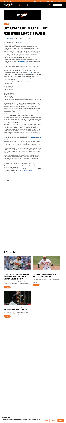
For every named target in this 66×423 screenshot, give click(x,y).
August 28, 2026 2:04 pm (54, 271)
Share (20, 42)
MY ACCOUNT (57, 5)
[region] (33, 419)
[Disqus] (33, 198)
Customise (46, 420)
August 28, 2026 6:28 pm (25, 271)
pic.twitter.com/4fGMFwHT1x (27, 170)
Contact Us (37, 1)
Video (41, 5)
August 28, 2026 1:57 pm (25, 307)
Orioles (23, 5)
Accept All (61, 420)
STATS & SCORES (33, 5)
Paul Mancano (10, 38)
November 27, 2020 (26, 172)
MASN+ (48, 5)
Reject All (53, 420)
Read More (7, 287)
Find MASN (46, 1)
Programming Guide (56, 1)
